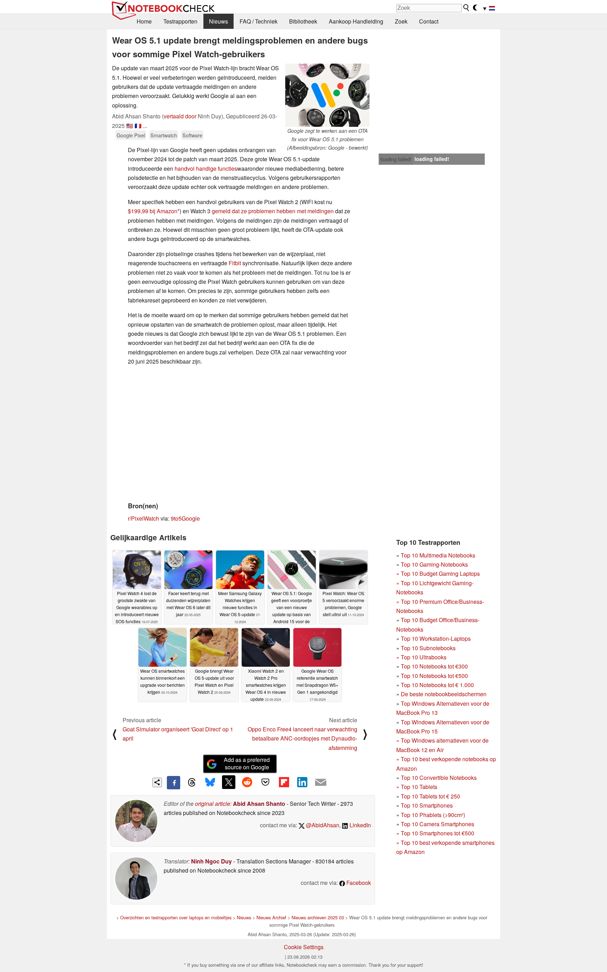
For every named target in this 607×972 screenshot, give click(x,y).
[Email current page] (320, 782)
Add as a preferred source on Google (247, 763)
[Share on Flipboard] (284, 782)
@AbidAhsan (322, 825)
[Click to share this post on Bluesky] (210, 782)
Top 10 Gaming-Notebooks (434, 564)
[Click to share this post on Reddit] (247, 782)
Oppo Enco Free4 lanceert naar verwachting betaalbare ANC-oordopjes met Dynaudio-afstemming (302, 738)
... (145, 126)
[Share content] (157, 782)
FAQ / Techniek (259, 21)
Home (144, 21)
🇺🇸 (129, 126)
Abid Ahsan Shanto (259, 804)
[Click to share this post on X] (228, 782)
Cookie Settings (304, 947)
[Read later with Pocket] (265, 782)
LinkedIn (359, 825)
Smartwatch (163, 135)
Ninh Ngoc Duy (211, 861)
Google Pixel (131, 135)
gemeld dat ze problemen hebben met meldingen (273, 211)
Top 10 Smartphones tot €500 (435, 833)
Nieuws (218, 21)
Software (192, 135)
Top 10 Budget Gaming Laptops (438, 573)
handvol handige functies (206, 168)
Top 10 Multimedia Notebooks (438, 555)
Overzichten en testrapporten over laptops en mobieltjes (175, 917)
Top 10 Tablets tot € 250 (430, 796)
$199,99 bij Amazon (152, 211)
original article (212, 804)
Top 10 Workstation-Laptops (436, 638)
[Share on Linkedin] (302, 782)
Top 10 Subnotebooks (428, 648)
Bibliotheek (303, 21)
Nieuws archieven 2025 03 (318, 917)
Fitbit (235, 263)
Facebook (358, 883)
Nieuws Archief (271, 917)
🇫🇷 (138, 126)
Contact (428, 21)
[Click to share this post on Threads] (191, 782)
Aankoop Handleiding (356, 21)
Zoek (401, 21)
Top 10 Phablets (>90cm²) (433, 815)
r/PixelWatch (143, 518)
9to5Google (185, 518)
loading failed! (395, 159)
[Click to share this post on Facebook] (173, 782)
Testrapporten (180, 21)
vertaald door (180, 116)
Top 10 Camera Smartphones (437, 824)
